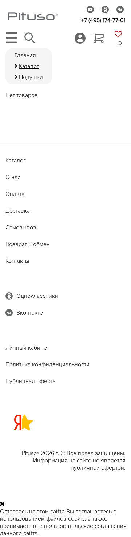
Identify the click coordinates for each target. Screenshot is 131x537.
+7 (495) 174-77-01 (103, 20)
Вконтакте (29, 313)
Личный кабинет (27, 348)
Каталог (15, 160)
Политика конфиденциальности (47, 364)
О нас (12, 177)
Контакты (17, 261)
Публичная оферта (30, 381)
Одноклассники (37, 296)
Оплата (14, 194)
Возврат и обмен (27, 244)
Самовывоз (20, 227)
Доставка (17, 211)
